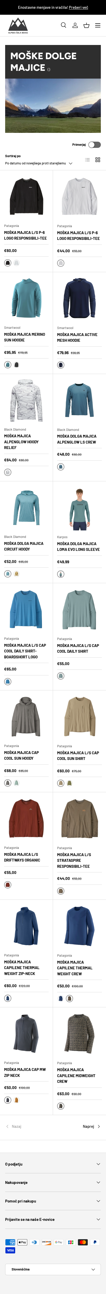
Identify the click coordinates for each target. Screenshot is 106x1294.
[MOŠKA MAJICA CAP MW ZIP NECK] (26, 1033)
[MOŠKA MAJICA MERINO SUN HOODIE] (26, 298)
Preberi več (78, 7)
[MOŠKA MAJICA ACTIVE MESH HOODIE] (79, 298)
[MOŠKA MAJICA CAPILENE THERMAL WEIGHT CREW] (79, 926)
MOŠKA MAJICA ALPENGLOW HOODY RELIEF (21, 441)
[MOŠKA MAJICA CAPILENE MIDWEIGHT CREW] (79, 1033)
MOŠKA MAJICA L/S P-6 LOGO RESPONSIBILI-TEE (25, 235)
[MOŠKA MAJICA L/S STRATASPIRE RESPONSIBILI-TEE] (79, 818)
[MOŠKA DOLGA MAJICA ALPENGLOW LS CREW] (79, 400)
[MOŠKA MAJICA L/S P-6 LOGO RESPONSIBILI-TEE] (26, 196)
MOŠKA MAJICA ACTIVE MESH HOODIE (77, 337)
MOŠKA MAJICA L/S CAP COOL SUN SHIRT (78, 755)
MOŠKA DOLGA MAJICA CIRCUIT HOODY (23, 546)
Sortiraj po (13, 156)
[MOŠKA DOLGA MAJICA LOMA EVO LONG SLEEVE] (79, 507)
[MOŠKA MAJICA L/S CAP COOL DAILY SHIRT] (79, 609)
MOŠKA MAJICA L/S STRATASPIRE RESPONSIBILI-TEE (74, 860)
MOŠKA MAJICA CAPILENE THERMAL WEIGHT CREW (75, 968)
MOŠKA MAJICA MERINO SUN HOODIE (24, 337)
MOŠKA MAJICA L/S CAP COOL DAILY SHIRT (78, 648)
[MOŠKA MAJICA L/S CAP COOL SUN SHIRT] (79, 717)
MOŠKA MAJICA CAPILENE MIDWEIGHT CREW (76, 1075)
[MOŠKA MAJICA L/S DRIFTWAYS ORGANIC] (26, 818)
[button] (86, 25)
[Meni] (97, 25)
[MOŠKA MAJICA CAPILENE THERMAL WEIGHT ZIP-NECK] (26, 926)
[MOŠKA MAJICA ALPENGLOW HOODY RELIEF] (26, 400)
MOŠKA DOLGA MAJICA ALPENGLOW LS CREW (76, 439)
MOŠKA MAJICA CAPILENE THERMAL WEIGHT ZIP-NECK (22, 968)
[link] (21, 1126)
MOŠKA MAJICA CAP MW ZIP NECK (25, 1072)
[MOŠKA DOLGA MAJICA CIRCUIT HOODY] (26, 507)
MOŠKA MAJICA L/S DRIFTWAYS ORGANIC (22, 857)
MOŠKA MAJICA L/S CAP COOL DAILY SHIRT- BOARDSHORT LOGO (25, 651)
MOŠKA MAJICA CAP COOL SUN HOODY (21, 755)
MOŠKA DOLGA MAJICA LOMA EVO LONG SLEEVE (78, 546)
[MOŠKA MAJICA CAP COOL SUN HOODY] (26, 717)
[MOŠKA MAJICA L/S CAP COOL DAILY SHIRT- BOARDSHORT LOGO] (26, 609)
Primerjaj (79, 144)
